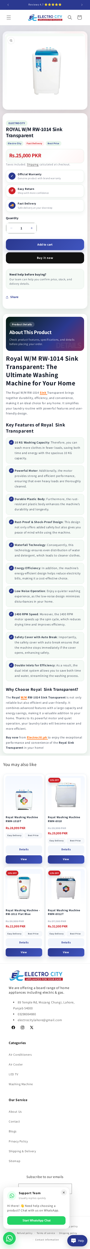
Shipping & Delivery (22, 1151)
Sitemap (14, 1161)
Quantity (12, 218)
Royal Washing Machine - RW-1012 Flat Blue (23, 912)
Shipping (33, 164)
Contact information (47, 1239)
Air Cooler (16, 1064)
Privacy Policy (18, 1141)
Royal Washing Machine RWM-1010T (22, 819)
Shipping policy (68, 1233)
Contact (14, 1121)
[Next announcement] (82, 5)
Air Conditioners (20, 1055)
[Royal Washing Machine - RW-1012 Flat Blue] (23, 887)
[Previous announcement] (8, 5)
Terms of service (46, 1233)
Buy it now (45, 258)
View (24, 859)
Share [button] (14, 297)
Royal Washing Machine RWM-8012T (64, 912)
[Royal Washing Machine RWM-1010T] (23, 794)
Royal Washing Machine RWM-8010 (64, 819)
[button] (9, 17)
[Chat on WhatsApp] (9, 1238)
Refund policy (25, 1233)
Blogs (13, 1131)
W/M (24, 697)
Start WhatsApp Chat (36, 1220)
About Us (15, 1112)
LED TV (13, 1074)
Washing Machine (21, 1084)
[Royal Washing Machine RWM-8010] (66, 794)
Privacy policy (70, 1226)
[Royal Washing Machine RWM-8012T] (66, 887)
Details (23, 849)
